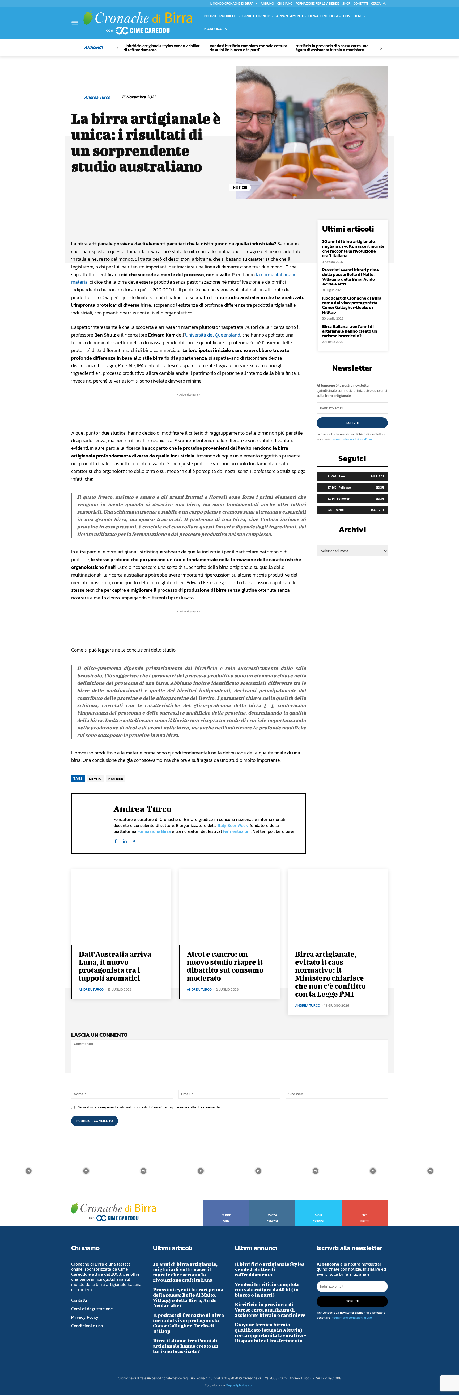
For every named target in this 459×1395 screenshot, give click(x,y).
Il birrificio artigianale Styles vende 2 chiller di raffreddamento (162, 48)
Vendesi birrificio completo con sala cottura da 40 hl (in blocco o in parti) (248, 48)
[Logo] (137, 22)
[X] (134, 840)
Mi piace (377, 476)
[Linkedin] (125, 840)
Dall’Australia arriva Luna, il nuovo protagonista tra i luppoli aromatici (115, 966)
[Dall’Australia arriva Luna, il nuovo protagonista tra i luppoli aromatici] (121, 907)
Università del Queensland (212, 334)
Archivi (352, 531)
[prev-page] (117, 48)
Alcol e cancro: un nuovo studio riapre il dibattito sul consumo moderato (225, 966)
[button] (379, 3)
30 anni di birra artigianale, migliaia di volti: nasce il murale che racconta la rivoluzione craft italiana (353, 248)
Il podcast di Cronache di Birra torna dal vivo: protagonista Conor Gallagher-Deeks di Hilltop (351, 305)
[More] (251, 225)
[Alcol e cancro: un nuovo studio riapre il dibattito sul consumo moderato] (229, 907)
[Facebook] (115, 840)
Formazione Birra (154, 831)
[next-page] (381, 48)
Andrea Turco (97, 97)
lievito (95, 778)
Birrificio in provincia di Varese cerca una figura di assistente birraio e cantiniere (332, 48)
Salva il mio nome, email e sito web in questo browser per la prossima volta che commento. (149, 1107)
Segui (380, 487)
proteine (115, 778)
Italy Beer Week (233, 825)
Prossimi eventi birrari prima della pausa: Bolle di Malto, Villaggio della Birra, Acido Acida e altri (350, 277)
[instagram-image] (28, 1171)
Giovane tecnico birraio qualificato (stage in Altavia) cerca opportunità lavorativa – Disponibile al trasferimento (270, 1332)
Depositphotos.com (240, 1385)
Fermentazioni (237, 831)
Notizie (240, 187)
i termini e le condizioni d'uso (351, 439)
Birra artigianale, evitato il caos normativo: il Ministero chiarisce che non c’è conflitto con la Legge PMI (330, 974)
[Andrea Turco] (77, 97)
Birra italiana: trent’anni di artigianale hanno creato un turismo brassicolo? (349, 331)
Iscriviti (352, 422)
